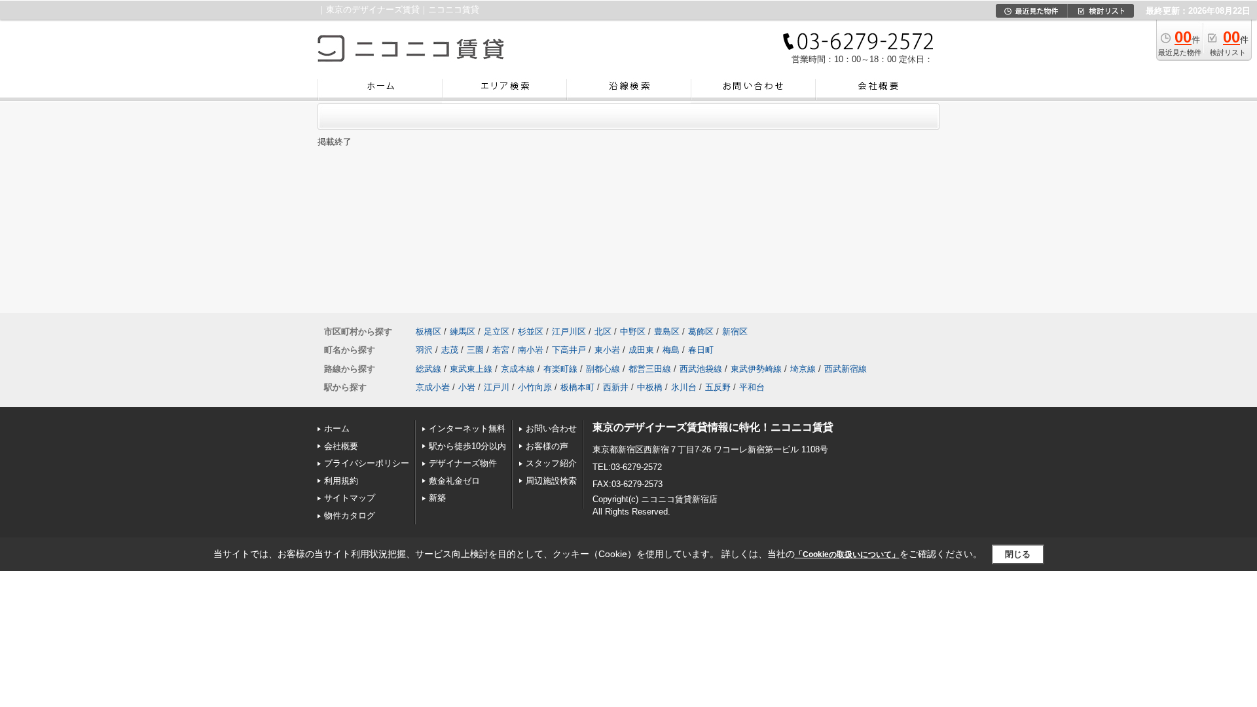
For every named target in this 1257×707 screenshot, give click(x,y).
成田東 (641, 350)
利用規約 (341, 481)
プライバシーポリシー (366, 463)
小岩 (466, 387)
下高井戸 (569, 350)
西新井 (615, 387)
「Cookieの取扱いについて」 (847, 554)
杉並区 (530, 331)
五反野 (718, 387)
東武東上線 (471, 369)
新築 (437, 498)
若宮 (500, 350)
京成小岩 (433, 387)
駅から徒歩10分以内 (467, 446)
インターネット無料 (467, 428)
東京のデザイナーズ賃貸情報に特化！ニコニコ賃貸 (712, 427)
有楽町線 (560, 369)
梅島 (671, 350)
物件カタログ (349, 515)
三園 (475, 350)
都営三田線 (649, 369)
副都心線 (603, 369)
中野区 (633, 331)
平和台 (752, 387)
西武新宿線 (845, 369)
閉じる (1017, 554)
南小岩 (530, 350)
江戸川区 (569, 331)
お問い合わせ (551, 428)
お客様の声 (547, 446)
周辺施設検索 (551, 481)
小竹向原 (535, 387)
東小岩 (607, 350)
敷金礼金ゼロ (454, 481)
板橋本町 (577, 387)
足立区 (496, 331)
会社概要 (341, 446)
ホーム (337, 428)
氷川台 (684, 387)
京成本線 (518, 369)
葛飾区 (701, 331)
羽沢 (424, 350)
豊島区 (667, 331)
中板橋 (650, 387)
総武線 (428, 369)
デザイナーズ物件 (463, 463)
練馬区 (462, 331)
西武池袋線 (701, 369)
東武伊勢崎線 (756, 369)
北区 (602, 331)
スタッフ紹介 (551, 463)
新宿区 (735, 331)
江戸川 (496, 387)
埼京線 (803, 369)
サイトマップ (349, 498)
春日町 (701, 350)
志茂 (449, 350)
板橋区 (428, 331)
